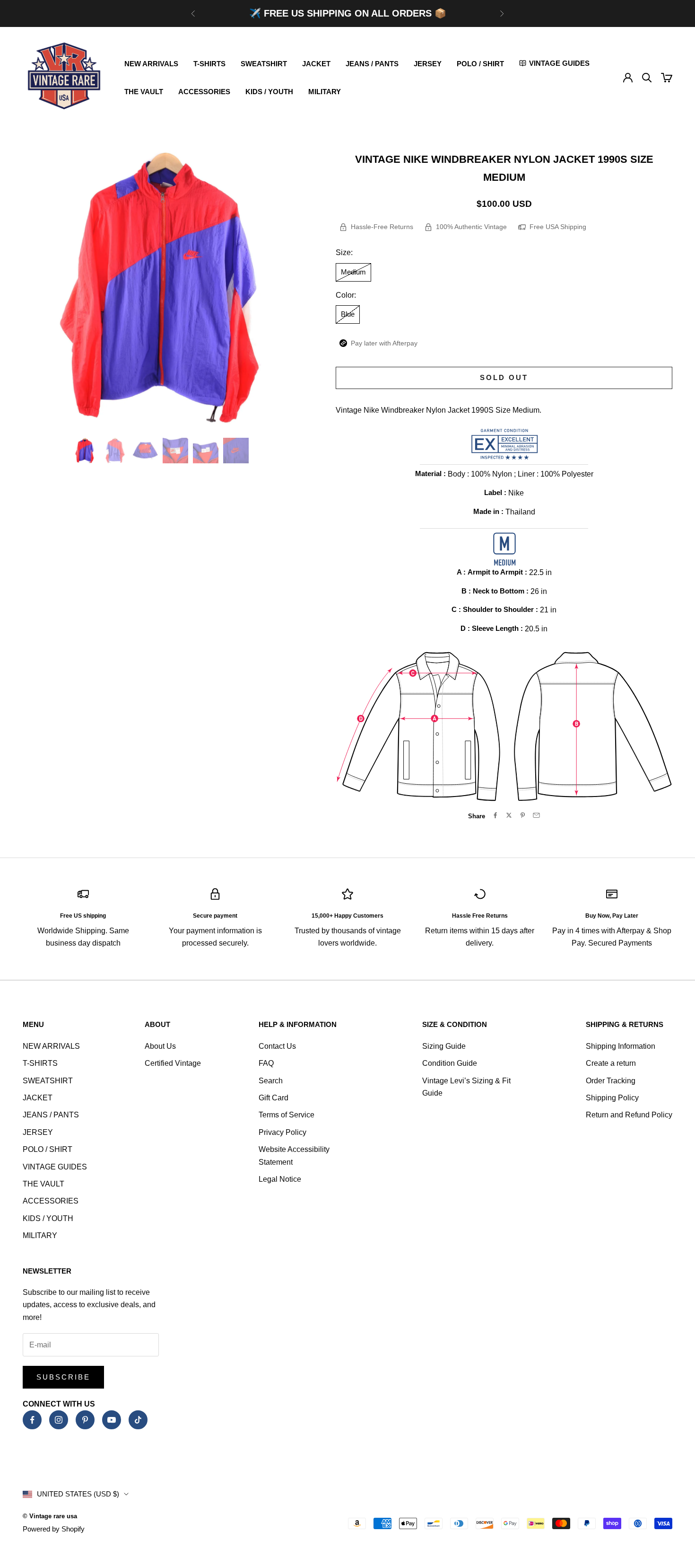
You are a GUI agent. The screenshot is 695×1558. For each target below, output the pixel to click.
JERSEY (428, 64)
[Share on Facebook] (495, 815)
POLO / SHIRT (480, 64)
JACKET (316, 64)
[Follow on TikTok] (138, 1419)
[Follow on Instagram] (58, 1419)
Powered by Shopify (54, 1529)
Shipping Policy (612, 1098)
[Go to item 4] (175, 450)
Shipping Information (620, 1046)
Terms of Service (286, 1115)
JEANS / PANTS (372, 64)
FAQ (266, 1063)
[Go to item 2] (115, 450)
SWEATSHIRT (264, 64)
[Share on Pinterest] (522, 815)
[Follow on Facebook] (32, 1419)
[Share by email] (536, 815)
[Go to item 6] (236, 450)
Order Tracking (610, 1081)
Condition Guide (449, 1063)
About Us (160, 1046)
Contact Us (277, 1046)
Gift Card (273, 1098)
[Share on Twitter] (509, 815)
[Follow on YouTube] (111, 1419)
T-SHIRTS (209, 64)
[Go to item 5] (205, 450)
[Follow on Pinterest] (85, 1419)
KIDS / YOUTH (269, 92)
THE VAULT (143, 92)
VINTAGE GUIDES (55, 1167)
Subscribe (63, 1377)
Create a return (611, 1063)
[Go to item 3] (145, 450)
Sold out (504, 377)
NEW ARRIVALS (151, 64)
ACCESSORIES (204, 92)
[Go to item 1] (84, 450)
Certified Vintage (173, 1063)
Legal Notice (280, 1179)
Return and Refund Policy (629, 1115)
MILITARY (324, 92)
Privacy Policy (282, 1132)
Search (271, 1081)
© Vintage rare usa (50, 1516)
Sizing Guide (444, 1046)
